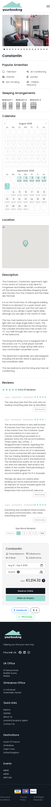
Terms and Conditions (5, 798)
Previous (10, 533)
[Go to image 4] (13, 49)
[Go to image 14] (41, 49)
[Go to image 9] (27, 49)
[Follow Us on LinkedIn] (24, 653)
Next (42, 533)
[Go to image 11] (32, 49)
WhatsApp (26, 616)
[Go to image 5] (15, 49)
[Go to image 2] (7, 49)
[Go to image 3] (10, 49)
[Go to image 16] (47, 49)
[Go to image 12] (35, 49)
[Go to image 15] (44, 49)
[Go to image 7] (21, 49)
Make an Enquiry (25, 598)
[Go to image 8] (24, 49)
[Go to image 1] (4, 49)
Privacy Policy (23, 798)
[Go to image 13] (38, 49)
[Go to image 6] (18, 49)
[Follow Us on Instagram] (28, 653)
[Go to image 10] (30, 49)
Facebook (21, 610)
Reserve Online (25, 591)
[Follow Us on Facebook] (20, 653)
